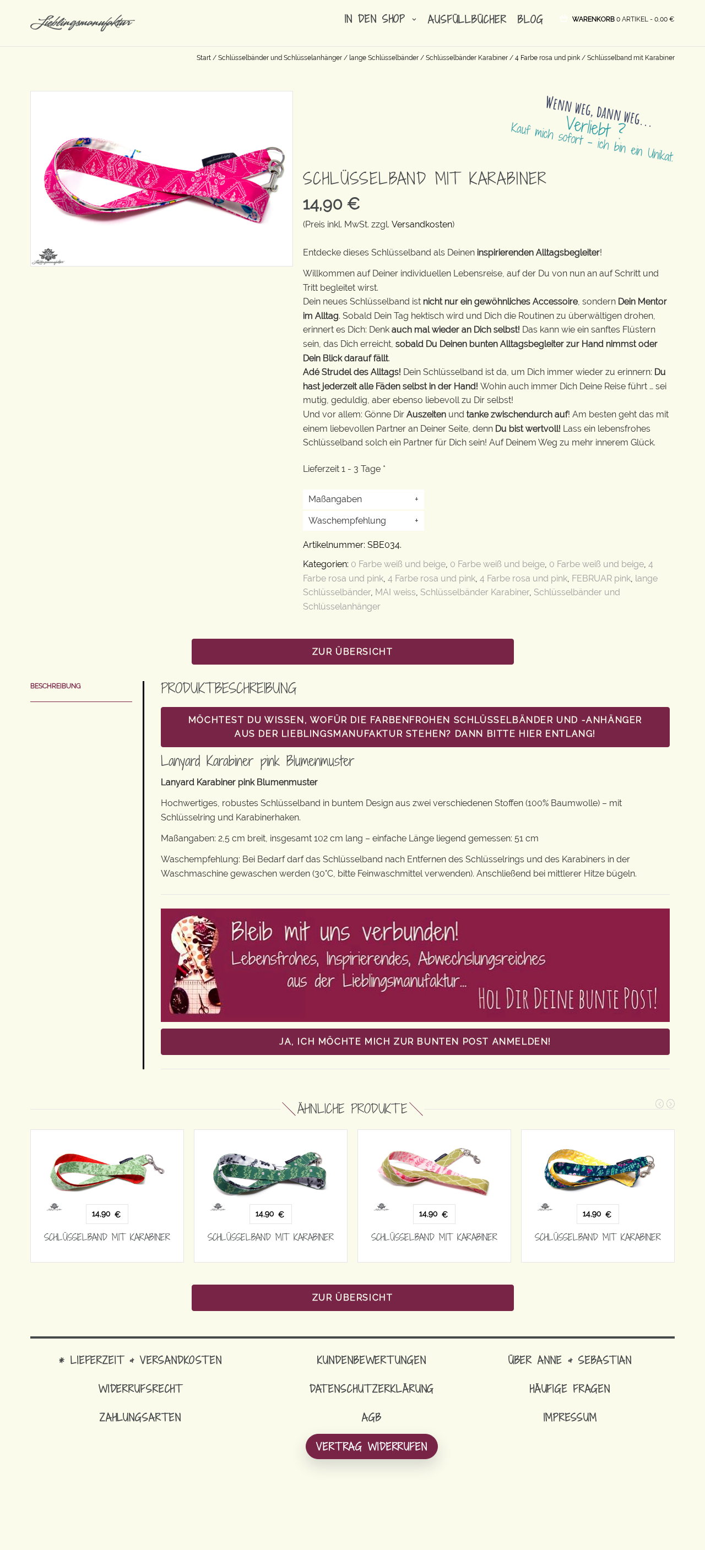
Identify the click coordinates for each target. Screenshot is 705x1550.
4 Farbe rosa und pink (547, 58)
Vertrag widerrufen (371, 1446)
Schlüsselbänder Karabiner (467, 58)
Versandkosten (422, 224)
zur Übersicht (352, 651)
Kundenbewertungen (371, 1359)
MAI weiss (395, 592)
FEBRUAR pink (601, 578)
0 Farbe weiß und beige (398, 564)
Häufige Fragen (570, 1388)
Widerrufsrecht (140, 1388)
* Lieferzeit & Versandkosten (140, 1359)
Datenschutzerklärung (372, 1388)
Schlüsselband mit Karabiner (107, 1237)
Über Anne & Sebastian (570, 1359)
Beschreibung (55, 686)
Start (204, 58)
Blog (531, 19)
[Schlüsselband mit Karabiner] (107, 1170)
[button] (623, 18)
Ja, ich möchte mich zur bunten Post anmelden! (415, 1041)
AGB (372, 1417)
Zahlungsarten (140, 1417)
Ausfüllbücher (467, 19)
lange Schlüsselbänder (384, 58)
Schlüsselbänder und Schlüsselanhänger (280, 58)
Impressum (570, 1417)
